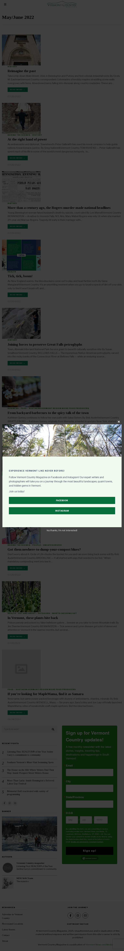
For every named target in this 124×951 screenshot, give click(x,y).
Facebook (62, 500)
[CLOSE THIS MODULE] (119, 421)
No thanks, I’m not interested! (62, 530)
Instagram (62, 510)
